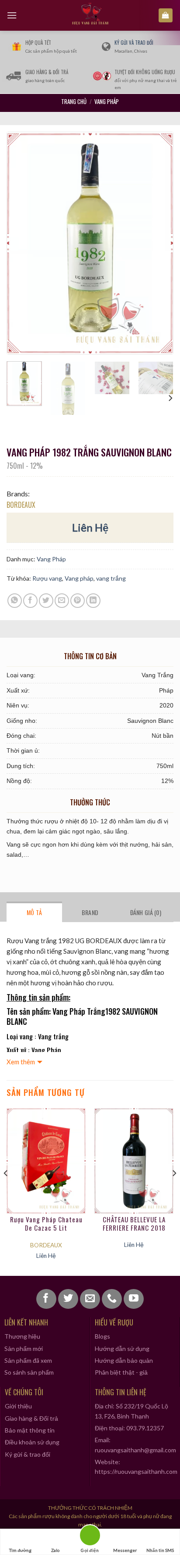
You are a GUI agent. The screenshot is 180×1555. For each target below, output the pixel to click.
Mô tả (34, 912)
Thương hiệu (22, 1336)
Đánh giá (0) (145, 912)
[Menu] (12, 15)
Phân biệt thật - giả (121, 1372)
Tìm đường (20, 1550)
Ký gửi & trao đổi (27, 1454)
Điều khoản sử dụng (32, 1442)
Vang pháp (79, 578)
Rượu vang (47, 578)
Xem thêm (21, 1062)
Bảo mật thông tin (30, 1430)
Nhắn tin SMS (160, 1550)
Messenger (125, 1550)
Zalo (55, 1550)
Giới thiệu (18, 1406)
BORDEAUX (21, 504)
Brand (90, 912)
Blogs (102, 1336)
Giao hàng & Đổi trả (31, 1418)
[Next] (158, 243)
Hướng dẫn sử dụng (122, 1348)
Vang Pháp (106, 101)
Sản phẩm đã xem (28, 1360)
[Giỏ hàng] (166, 15)
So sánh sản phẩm (29, 1372)
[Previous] (21, 243)
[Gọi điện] (90, 1536)
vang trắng (111, 578)
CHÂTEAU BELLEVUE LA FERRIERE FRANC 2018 (134, 1224)
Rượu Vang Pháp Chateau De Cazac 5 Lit (46, 1224)
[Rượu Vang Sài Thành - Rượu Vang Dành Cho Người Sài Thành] (90, 15)
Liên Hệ (90, 527)
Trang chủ (74, 101)
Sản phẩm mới (23, 1348)
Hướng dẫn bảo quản (124, 1360)
